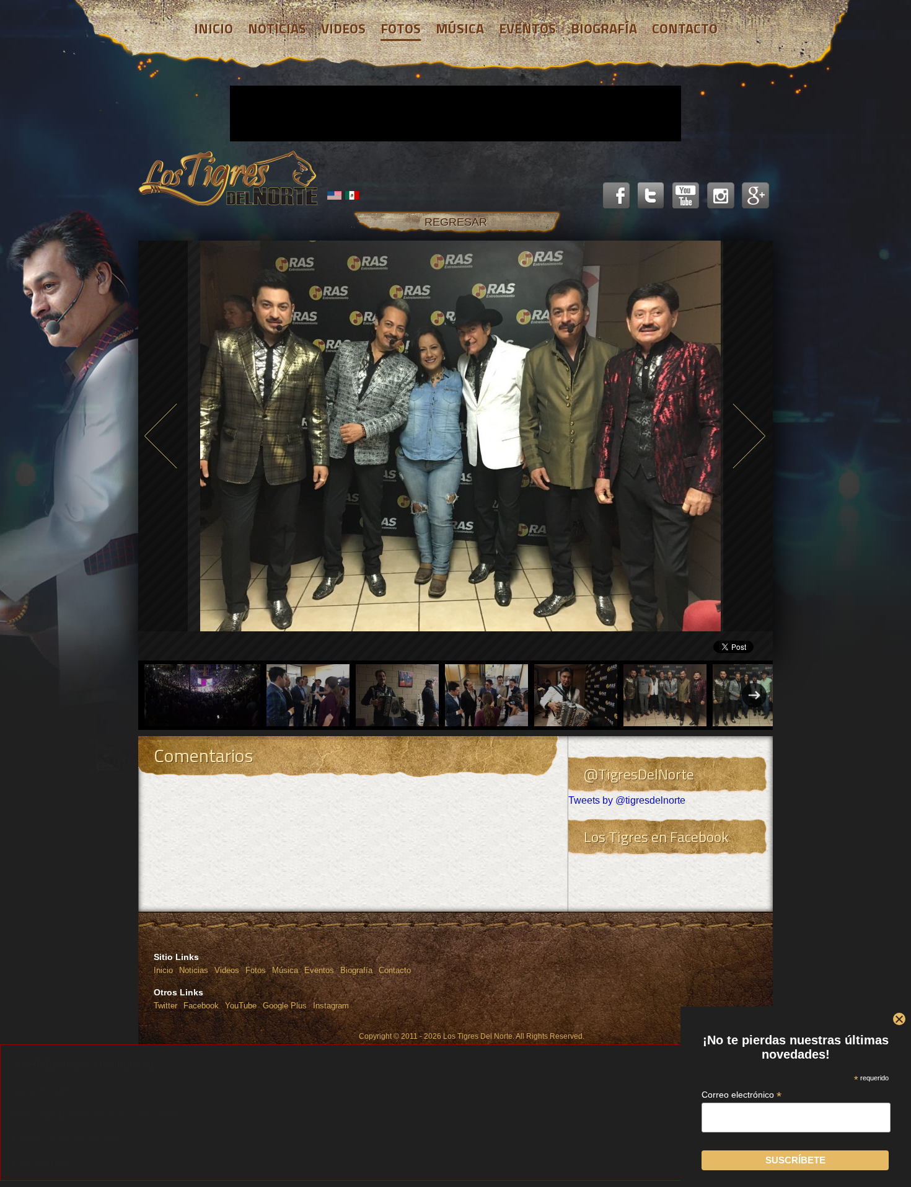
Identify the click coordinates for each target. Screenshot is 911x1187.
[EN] (334, 195)
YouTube (241, 1005)
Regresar (456, 222)
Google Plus (285, 1005)
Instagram (331, 1005)
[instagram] (720, 196)
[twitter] (651, 196)
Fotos (255, 970)
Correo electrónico (741, 1095)
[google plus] (755, 196)
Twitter (165, 1005)
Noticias (193, 970)
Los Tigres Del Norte (228, 179)
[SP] (352, 195)
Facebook (201, 1005)
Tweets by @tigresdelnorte (626, 800)
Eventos (319, 970)
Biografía (356, 970)
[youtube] (686, 196)
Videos (226, 970)
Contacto (395, 970)
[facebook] (616, 196)
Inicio (163, 970)
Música (285, 970)
